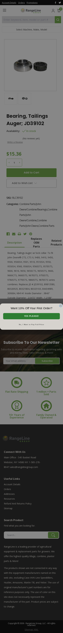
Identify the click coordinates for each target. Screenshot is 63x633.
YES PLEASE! (31, 316)
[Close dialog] (60, 305)
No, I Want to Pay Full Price (31, 324)
